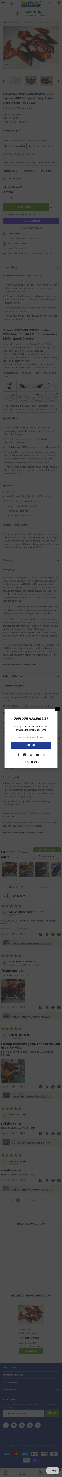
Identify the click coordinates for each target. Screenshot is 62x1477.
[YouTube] (37, 755)
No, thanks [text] (33, 762)
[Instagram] (25, 755)
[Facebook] (18, 755)
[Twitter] (43, 755)
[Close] (57, 709)
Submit (31, 745)
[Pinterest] (31, 755)
